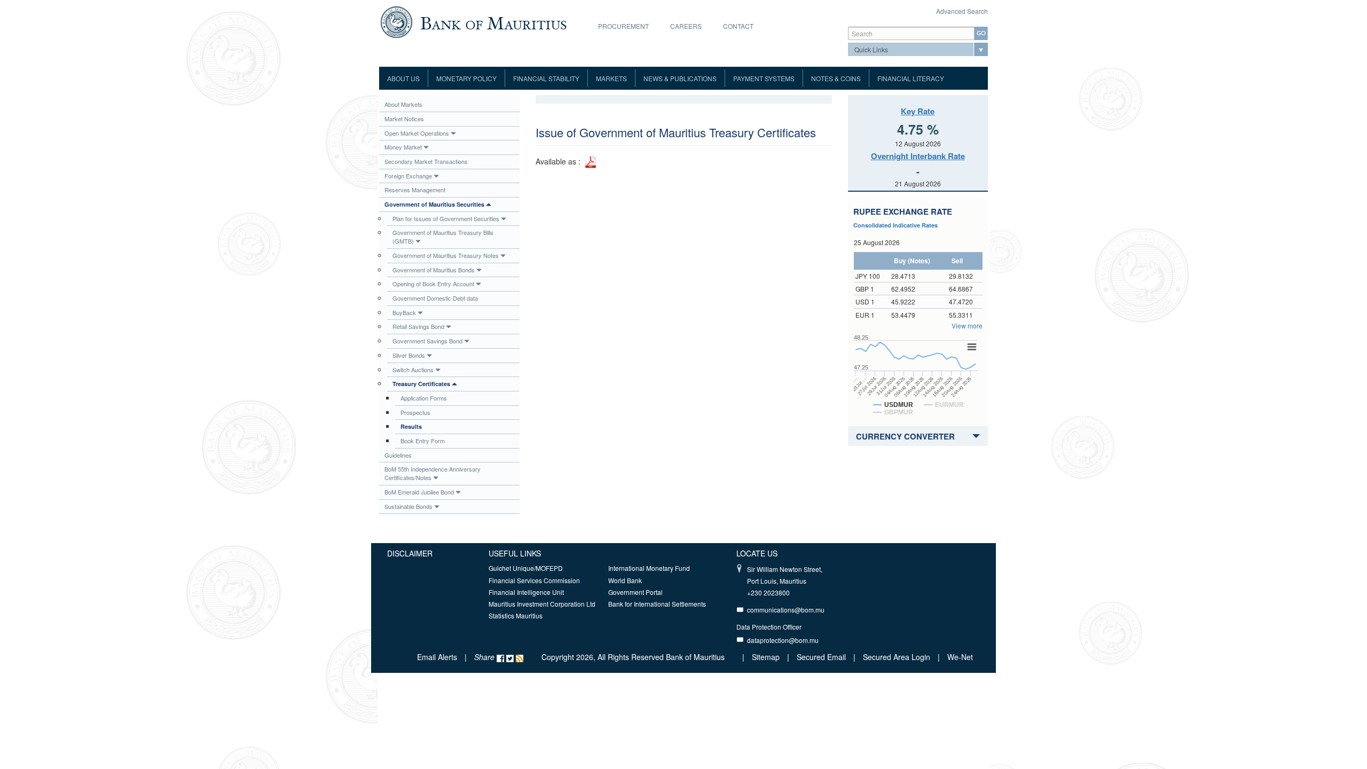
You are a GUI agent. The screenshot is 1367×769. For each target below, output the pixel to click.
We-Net (960, 657)
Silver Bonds (408, 355)
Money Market (403, 147)
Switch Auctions (413, 369)
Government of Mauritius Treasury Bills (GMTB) (442, 236)
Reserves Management (414, 189)
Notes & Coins (836, 78)
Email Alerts (437, 657)
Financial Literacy (910, 78)
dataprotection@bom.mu (783, 640)
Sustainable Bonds (408, 506)
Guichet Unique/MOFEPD (526, 567)
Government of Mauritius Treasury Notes (445, 255)
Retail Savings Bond (418, 326)
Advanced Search (962, 10)
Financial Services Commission (534, 580)
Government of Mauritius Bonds (433, 269)
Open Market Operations (416, 133)
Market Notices (404, 118)
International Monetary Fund (649, 567)
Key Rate (917, 111)
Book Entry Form (422, 440)
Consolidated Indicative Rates (895, 225)
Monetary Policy (466, 78)
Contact (738, 25)
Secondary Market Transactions (426, 161)
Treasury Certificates (421, 384)
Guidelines (398, 455)
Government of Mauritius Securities (434, 204)
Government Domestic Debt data (435, 298)
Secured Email (821, 657)
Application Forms (423, 398)
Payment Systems (764, 78)
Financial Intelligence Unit (526, 592)
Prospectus (415, 412)
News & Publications (680, 78)
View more (967, 325)
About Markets (403, 104)
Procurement (623, 25)
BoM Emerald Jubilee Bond (419, 492)
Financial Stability (546, 78)
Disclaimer (410, 553)
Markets (611, 78)
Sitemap (767, 657)
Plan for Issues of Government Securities (445, 218)
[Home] (473, 20)
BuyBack (404, 312)
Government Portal (635, 592)
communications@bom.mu (785, 609)
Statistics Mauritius (516, 615)
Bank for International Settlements (657, 603)
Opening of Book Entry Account (433, 283)
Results (411, 426)
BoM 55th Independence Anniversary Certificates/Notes (432, 473)
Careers (686, 25)
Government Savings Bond (427, 340)
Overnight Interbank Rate (918, 156)
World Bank (625, 580)
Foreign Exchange (408, 175)
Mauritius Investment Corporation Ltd (542, 603)
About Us (403, 78)
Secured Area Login (896, 657)
